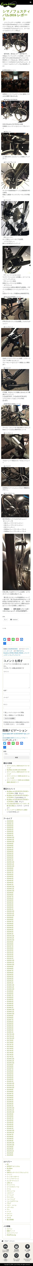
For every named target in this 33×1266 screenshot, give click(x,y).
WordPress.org (11, 1235)
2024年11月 (10, 864)
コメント (6, 671)
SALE (8, 1170)
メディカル (10, 1207)
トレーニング (11, 1199)
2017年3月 (10, 1052)
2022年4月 (10, 927)
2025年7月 (10, 847)
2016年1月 (10, 1081)
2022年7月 (10, 921)
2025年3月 (10, 856)
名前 (4, 690)
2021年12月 (10, 936)
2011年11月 (10, 1151)
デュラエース (16, 655)
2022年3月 (10, 929)
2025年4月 (10, 854)
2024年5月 (10, 876)
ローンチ (9, 651)
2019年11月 (10, 987)
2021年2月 (10, 956)
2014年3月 (10, 1124)
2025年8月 (10, 845)
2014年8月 (10, 1116)
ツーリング (10, 1195)
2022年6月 (10, 923)
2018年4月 (10, 1026)
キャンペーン (11, 1184)
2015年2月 (10, 1104)
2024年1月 (10, 884)
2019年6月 (10, 997)
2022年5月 (10, 925)
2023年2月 (10, 907)
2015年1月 (10, 1106)
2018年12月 (10, 1009)
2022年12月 (10, 911)
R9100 (16, 653)
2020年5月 (10, 974)
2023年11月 (10, 888)
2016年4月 (10, 1075)
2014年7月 (10, 1118)
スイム (9, 1189)
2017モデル (20, 651)
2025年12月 (10, 837)
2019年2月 (10, 1005)
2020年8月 (10, 968)
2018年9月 (10, 1015)
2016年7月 (10, 1069)
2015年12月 (10, 1083)
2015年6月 (10, 1095)
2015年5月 (10, 1097)
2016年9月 (10, 1065)
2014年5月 (10, 1120)
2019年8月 (10, 993)
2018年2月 (10, 1030)
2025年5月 (10, 852)
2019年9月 (10, 991)
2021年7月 (10, 946)
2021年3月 (10, 954)
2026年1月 (10, 835)
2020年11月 (10, 962)
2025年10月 (10, 841)
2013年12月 (10, 1130)
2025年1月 (10, 860)
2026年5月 (10, 827)
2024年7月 (10, 872)
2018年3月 (10, 1028)
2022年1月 (10, 933)
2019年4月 (10, 1001)
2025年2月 (10, 858)
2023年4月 (10, 903)
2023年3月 (10, 905)
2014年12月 (10, 1108)
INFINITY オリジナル (13, 1166)
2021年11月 (10, 938)
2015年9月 (10, 1089)
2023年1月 (10, 909)
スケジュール (11, 1191)
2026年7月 (10, 823)
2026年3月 (10, 831)
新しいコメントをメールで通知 (14, 712)
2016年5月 (10, 1073)
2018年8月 (10, 1018)
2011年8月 (10, 1155)
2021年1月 (10, 958)
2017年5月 (10, 1048)
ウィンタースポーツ (13, 1176)
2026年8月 (10, 821)
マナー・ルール (11, 1205)
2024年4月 (10, 878)
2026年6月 (10, 825)
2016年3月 (10, 1077)
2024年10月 (10, 866)
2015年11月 (10, 1085)
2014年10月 (10, 1112)
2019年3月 (10, 1003)
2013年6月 (10, 1136)
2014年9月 (10, 1114)
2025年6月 (10, 849)
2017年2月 (10, 1054)
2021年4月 (10, 952)
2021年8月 (10, 944)
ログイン (9, 1229)
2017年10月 (10, 1038)
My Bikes (9, 1168)
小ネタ (9, 1217)
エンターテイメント (13, 1180)
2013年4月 (10, 1138)
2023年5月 (10, 901)
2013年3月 (10, 1140)
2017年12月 (10, 1034)
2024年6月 (10, 874)
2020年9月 (10, 966)
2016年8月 (10, 1067)
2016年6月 (10, 1071)
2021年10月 (10, 940)
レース (9, 1211)
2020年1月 (10, 983)
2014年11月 (10, 1110)
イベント (9, 1174)
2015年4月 (10, 1099)
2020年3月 (10, 979)
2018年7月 (10, 1020)
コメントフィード (12, 1233)
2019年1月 (10, 1007)
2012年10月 (10, 1145)
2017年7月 (10, 1044)
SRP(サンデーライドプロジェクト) (17, 1172)
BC (8, 1164)
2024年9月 (10, 868)
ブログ (9, 1203)
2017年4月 (10, 1050)
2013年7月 (10, 1134)
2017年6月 (10, 1046)
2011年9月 (10, 1153)
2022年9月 (10, 917)
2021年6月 (10, 948)
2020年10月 (10, 964)
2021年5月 (10, 950)
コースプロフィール (13, 1187)
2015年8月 (10, 1091)
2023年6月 (10, 899)
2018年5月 (10, 1024)
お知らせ (9, 1182)
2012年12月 (10, 1142)
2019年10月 (10, 989)
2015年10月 (10, 1087)
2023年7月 (10, 897)
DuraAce (6, 653)
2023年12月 (10, 886)
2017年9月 (10, 1040)
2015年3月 (10, 1102)
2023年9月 (10, 893)
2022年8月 (10, 919)
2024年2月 (10, 882)
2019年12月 (10, 985)
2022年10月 (10, 915)
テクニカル (10, 1197)
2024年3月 (10, 880)
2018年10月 (10, 1013)
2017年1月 (10, 1056)
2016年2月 (10, 1079)
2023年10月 (10, 890)
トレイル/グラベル (12, 1201)
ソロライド (10, 1193)
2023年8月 (10, 895)
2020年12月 (10, 960)
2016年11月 (10, 1061)
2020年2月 (10, 981)
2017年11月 (10, 1036)
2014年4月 (10, 1122)
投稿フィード (11, 1231)
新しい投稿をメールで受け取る (14, 715)
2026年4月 (10, 829)
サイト (5, 704)
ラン (8, 1209)
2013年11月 (10, 1132)
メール (5, 697)
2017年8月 (10, 1042)
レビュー (9, 1213)
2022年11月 (10, 913)
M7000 (11, 653)
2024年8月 (10, 870)
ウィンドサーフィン (13, 1178)
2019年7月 (10, 995)
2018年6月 (10, 1022)
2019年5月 (10, 999)
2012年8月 (10, 1147)
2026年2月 (10, 833)
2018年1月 (10, 1032)
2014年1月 (10, 1128)
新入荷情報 (10, 1219)
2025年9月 (10, 843)
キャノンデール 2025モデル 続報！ (17, 810)
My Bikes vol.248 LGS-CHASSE (16, 770)
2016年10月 (10, 1063)
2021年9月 (10, 942)
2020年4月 (10, 977)
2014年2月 (10, 1126)
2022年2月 (10, 931)
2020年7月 (10, 970)
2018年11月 (10, 1011)
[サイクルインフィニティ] (9, 4)
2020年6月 (10, 972)
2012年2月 (10, 1149)
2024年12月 (10, 862)
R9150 (21, 653)
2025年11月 (10, 839)
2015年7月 (10, 1093)
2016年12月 (10, 1058)
